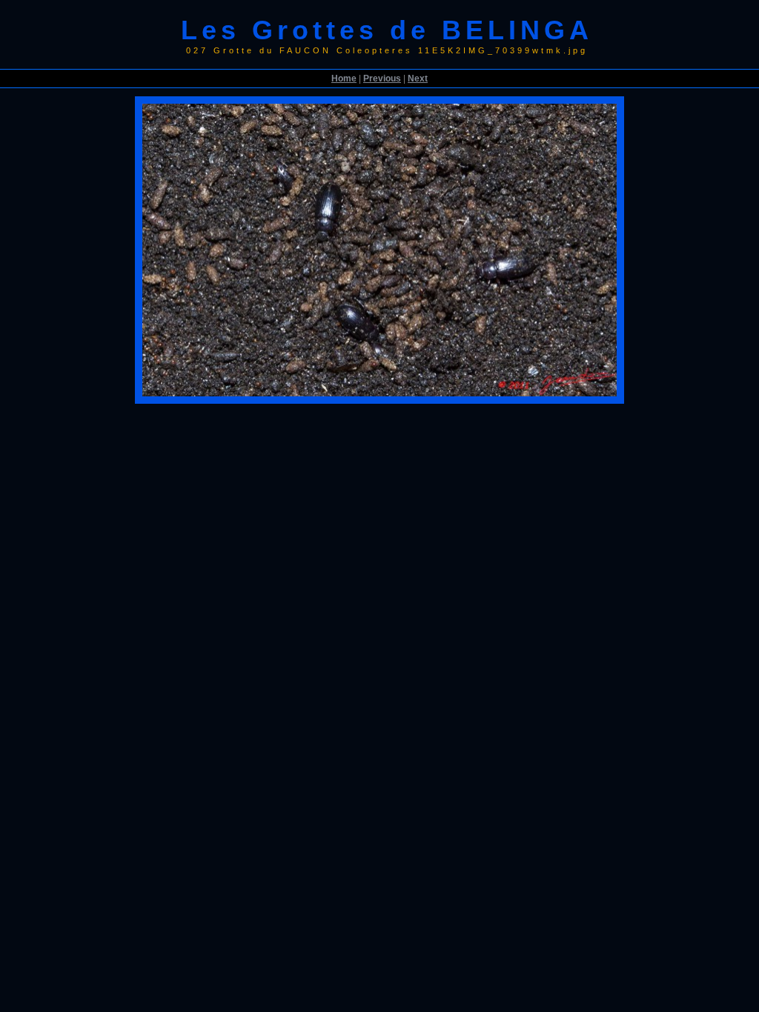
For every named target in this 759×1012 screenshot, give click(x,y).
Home (344, 78)
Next (418, 78)
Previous (382, 78)
